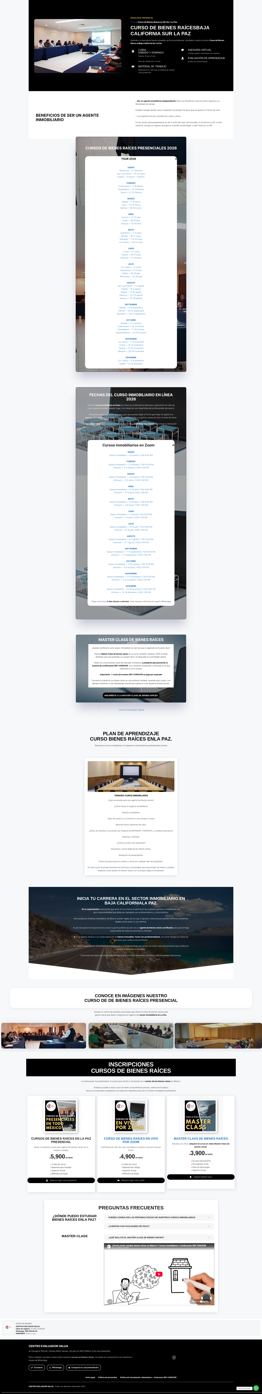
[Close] (260, 2)
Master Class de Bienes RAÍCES (201, 1159)
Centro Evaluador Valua (131, 730)
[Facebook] (52, 15)
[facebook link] (174, 1378)
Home (133, 42)
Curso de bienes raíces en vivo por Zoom (131, 1160)
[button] (131, 179)
